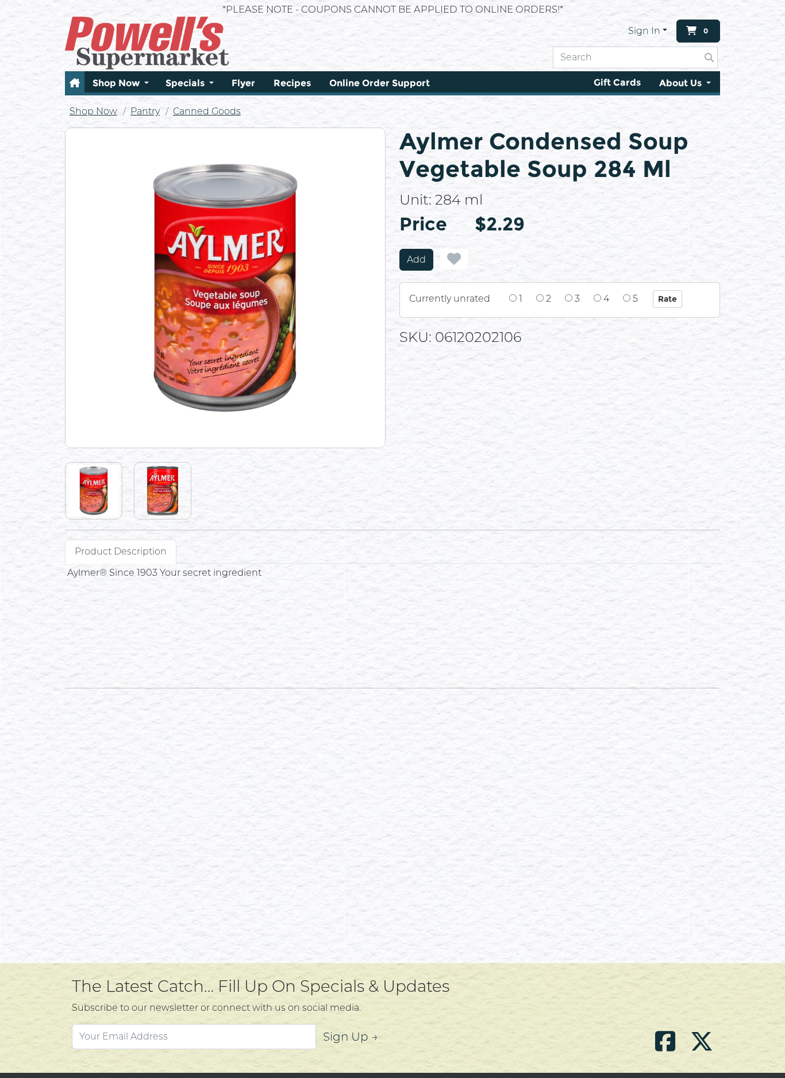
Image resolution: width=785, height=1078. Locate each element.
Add (416, 259)
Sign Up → (350, 1037)
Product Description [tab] (121, 551)
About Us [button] (681, 83)
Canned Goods (207, 111)
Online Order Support (379, 83)
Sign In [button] (644, 30)
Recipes (292, 83)
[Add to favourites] (454, 259)
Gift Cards (617, 82)
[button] (74, 83)
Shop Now (93, 111)
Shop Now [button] (117, 83)
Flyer (243, 83)
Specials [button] (186, 83)
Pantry (145, 111)
